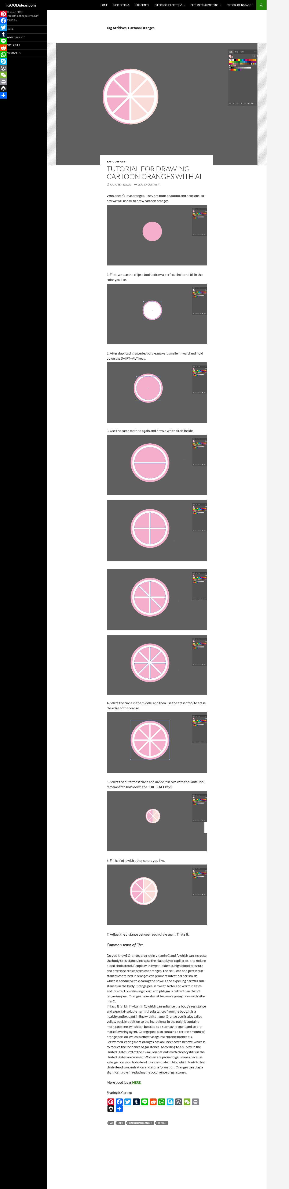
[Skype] (170, 1101)
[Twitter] (128, 1101)
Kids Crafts (142, 5)
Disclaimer (13, 45)
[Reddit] (153, 1101)
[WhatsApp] (161, 1101)
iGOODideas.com (21, 5)
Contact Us (13, 53)
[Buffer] (111, 1108)
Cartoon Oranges (140, 1123)
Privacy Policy (15, 37)
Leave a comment (149, 184)
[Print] (195, 1101)
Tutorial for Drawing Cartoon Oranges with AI (154, 172)
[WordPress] (178, 1101)
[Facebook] (119, 1101)
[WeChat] (187, 1101)
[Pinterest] (111, 1101)
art (120, 1123)
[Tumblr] (136, 1101)
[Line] (144, 1101)
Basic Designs (121, 5)
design (162, 1123)
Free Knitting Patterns (204, 5)
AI (111, 1123)
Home (103, 5)
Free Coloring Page (239, 5)
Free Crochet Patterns (168, 5)
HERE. (137, 1082)
